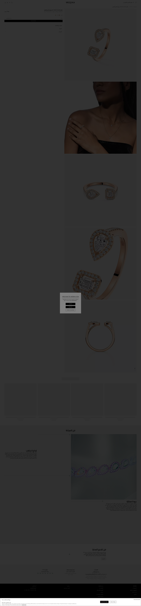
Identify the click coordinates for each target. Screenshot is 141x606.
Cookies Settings (112, 601)
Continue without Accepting (137, 599)
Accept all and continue (104, 601)
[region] (70, 602)
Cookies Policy (24, 604)
